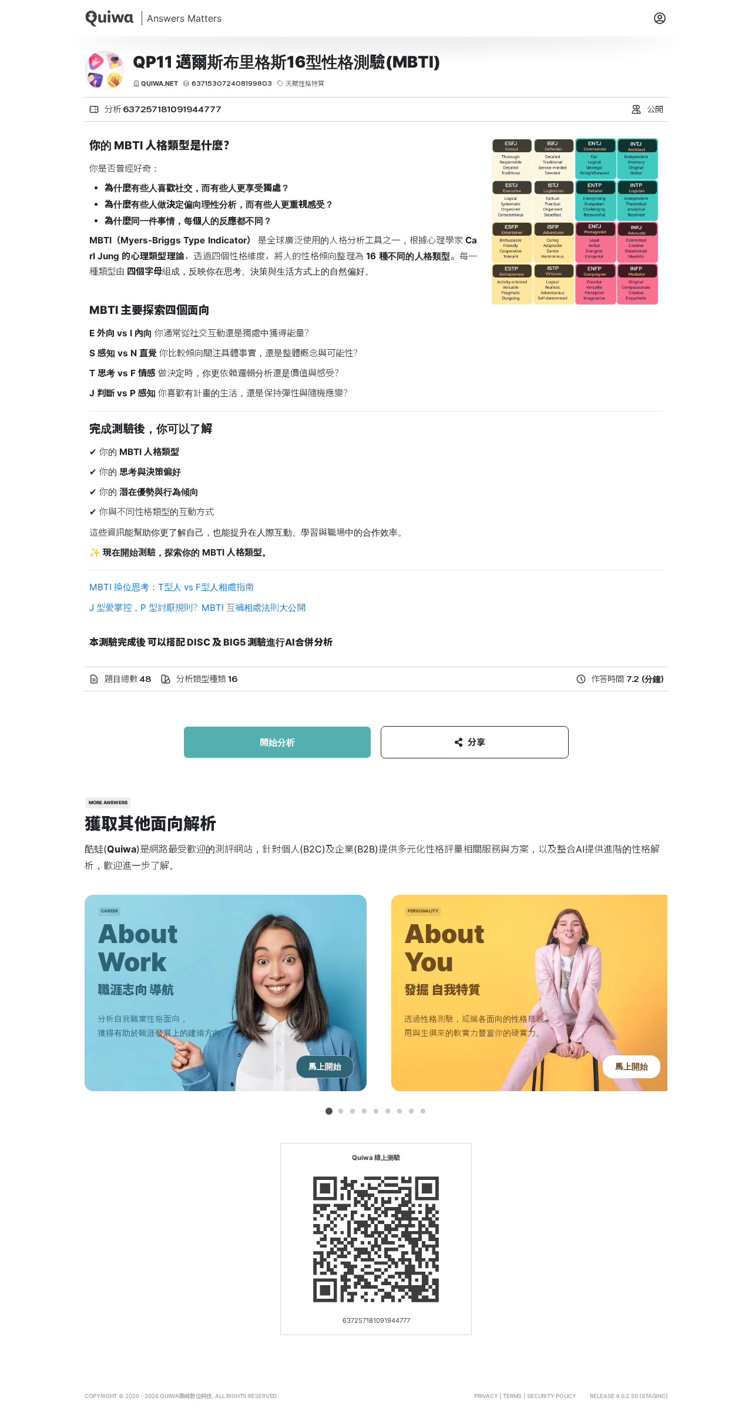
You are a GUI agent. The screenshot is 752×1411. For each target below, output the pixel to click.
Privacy (486, 1396)
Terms (512, 1396)
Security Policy (551, 1396)
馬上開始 (324, 1066)
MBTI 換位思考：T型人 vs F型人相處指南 (171, 587)
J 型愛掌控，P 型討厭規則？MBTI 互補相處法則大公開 (197, 607)
